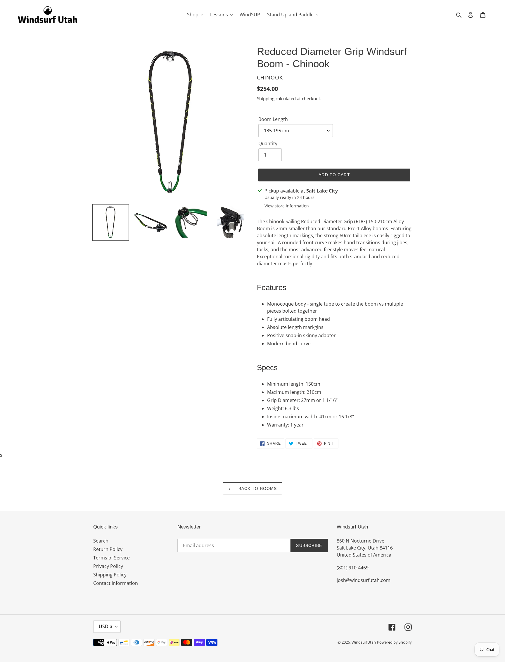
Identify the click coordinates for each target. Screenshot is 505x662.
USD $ (105, 626)
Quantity (267, 143)
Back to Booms (257, 488)
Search (100, 541)
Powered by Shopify (394, 642)
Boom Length (273, 119)
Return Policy (107, 549)
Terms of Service (111, 557)
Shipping (265, 98)
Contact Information (115, 583)
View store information (286, 206)
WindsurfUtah (364, 642)
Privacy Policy (108, 566)
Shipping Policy (110, 574)
